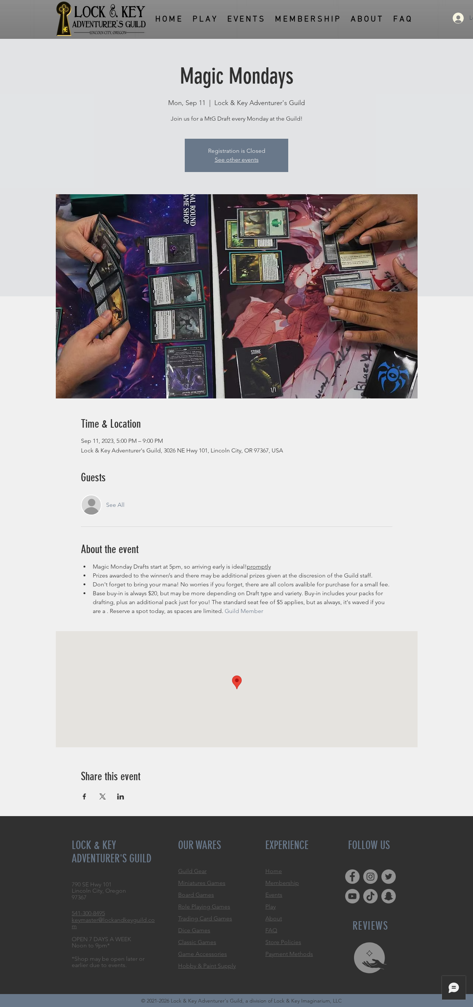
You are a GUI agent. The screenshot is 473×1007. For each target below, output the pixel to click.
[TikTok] (370, 896)
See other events (237, 159)
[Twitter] (388, 876)
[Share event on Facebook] (84, 796)
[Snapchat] (388, 896)
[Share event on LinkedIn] (120, 796)
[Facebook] (352, 876)
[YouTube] (352, 896)
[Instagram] (370, 876)
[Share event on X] (102, 796)
